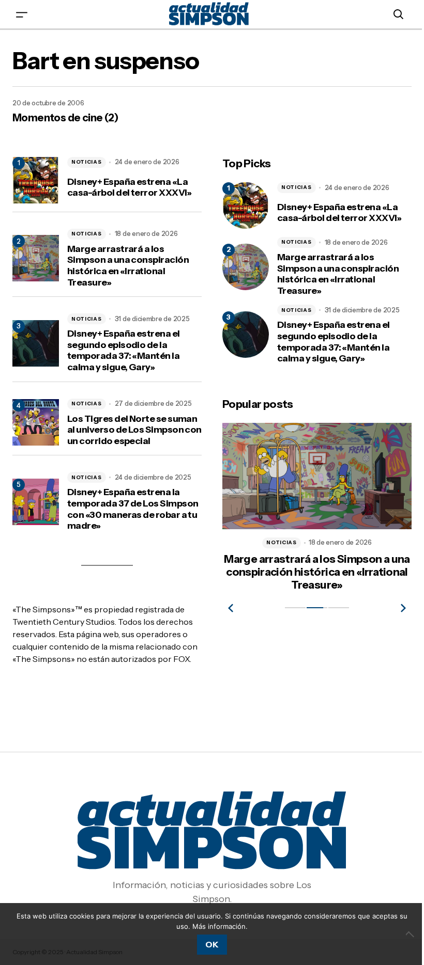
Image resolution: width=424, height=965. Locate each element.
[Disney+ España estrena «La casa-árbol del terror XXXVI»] (245, 205)
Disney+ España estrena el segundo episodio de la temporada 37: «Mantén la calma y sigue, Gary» (123, 350)
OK (211, 944)
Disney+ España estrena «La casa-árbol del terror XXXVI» (129, 188)
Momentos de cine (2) (65, 118)
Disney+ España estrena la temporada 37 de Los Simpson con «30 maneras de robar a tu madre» (132, 509)
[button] (21, 14)
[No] (411, 934)
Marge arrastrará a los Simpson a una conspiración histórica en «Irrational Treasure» (128, 266)
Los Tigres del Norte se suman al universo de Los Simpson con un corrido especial (134, 430)
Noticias (86, 162)
